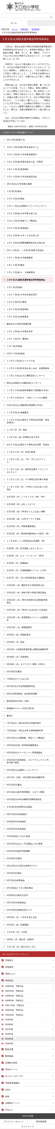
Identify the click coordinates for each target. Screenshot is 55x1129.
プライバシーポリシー (13, 1121)
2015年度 (35, 29)
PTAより (9, 1110)
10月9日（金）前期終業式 (19, 634)
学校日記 (24, 29)
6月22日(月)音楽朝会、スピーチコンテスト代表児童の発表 (28, 761)
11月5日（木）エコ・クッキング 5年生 (25, 556)
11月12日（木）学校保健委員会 (21, 526)
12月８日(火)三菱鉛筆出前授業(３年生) (25, 405)
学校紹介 (9, 960)
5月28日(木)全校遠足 (16, 821)
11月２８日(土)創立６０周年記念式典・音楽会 (28, 444)
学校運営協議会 (12, 1083)
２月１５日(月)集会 (15, 265)
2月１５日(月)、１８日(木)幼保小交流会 (25, 250)
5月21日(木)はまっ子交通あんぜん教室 (24, 843)
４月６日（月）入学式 (17, 932)
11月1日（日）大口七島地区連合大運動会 (26, 578)
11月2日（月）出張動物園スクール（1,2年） (27, 570)
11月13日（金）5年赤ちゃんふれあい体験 (26, 511)
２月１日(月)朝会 (14, 287)
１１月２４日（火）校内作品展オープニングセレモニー (27, 470)
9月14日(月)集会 (14, 671)
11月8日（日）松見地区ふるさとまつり (25, 548)
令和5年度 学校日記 (14, 1000)
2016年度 (9, 1034)
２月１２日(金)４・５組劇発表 (21, 272)
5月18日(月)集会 (14, 858)
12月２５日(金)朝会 (16, 353)
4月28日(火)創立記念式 (17, 895)
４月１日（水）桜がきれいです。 (22, 947)
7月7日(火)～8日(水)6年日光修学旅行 (24, 723)
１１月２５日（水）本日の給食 (21, 452)
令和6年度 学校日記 (14, 996)
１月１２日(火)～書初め (18, 339)
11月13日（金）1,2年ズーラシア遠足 (24, 519)
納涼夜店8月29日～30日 (18, 701)
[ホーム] (27, 6)
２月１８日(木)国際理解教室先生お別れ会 (26, 243)
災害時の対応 (11, 1063)
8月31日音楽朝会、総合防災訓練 (22, 693)
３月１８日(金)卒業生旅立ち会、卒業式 (25, 162)
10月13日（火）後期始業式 (19, 627)
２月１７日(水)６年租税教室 (20, 257)
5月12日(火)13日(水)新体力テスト (22, 866)
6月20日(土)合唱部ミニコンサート (22, 770)
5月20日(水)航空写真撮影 (18, 851)
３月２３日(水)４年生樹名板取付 (22, 154)
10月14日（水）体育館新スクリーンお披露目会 (27, 618)
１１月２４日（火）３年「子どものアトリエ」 (26, 460)
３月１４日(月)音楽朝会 (18, 169)
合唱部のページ (12, 1103)
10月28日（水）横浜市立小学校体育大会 (25, 585)
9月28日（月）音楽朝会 (18, 657)
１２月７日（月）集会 (17, 430)
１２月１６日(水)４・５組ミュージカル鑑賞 (27, 397)
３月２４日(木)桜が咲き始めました (23, 147)
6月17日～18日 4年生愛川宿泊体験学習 (25, 777)
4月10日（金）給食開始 (18, 925)
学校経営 (9, 967)
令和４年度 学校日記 (14, 1005)
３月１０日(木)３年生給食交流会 (22, 176)
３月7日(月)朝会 (14, 191)
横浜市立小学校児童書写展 (19, 324)
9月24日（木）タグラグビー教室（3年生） (26, 664)
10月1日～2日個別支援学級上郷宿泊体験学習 (27, 649)
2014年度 (9, 1043)
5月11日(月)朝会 (14, 873)
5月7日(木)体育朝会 (16, 880)
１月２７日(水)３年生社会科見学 (22, 294)
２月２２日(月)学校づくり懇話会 (22, 221)
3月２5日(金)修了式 (16, 140)
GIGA (7, 1089)
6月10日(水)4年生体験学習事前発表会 (24, 799)
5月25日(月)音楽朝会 (16, 829)
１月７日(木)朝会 (14, 346)
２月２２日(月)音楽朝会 (18, 228)
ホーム (14, 23)
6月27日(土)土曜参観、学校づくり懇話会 (25, 738)
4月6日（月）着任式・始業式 (20, 939)
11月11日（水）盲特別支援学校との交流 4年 (28, 533)
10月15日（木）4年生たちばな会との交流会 (27, 610)
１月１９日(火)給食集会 (18, 316)
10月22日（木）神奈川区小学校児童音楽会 (26, 592)
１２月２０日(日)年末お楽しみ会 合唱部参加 (28, 368)
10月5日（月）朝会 (15, 642)
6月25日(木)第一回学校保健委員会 (22, 745)
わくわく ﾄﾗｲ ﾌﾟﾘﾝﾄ (14, 1076)
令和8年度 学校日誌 (14, 986)
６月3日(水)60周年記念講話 (19, 807)
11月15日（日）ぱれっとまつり (21, 504)
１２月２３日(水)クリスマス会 (21, 361)
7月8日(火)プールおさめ (18, 679)
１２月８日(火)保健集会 (18, 412)
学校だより (10, 974)
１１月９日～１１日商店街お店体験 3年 (26, 541)
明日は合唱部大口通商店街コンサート (24, 383)
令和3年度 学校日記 (14, 1010)
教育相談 (9, 1056)
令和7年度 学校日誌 (14, 991)
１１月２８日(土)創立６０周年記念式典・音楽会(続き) (28, 421)
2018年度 (9, 1024)
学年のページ (11, 1069)
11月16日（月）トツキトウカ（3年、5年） (26, 497)
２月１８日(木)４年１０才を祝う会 (23, 235)
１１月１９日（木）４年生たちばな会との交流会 (27, 488)
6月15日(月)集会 (14, 784)
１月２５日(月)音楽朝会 (18, 309)
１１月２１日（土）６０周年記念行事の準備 (27, 479)
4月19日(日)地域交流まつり (19, 910)
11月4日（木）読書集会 (17, 563)
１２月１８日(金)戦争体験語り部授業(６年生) (28, 390)
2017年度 (9, 1029)
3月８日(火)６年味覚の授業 (19, 184)
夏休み (10, 716)
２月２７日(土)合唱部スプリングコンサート (27, 206)
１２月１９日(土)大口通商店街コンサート (26, 375)
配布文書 (9, 1049)
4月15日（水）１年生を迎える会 (22, 917)
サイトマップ (27, 1126)
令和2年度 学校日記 (14, 1015)
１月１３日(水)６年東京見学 (20, 331)
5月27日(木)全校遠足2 (17, 814)
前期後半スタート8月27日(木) (20, 708)
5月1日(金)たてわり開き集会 (20, 888)
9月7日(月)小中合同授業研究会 (21, 686)
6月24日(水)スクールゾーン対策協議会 (24, 752)
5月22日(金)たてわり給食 (18, 836)
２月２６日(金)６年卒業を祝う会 (22, 213)
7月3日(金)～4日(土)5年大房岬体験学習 (25, 730)
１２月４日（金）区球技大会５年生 (23, 437)
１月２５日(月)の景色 (17, 302)
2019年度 (9, 1019)
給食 (7, 1096)
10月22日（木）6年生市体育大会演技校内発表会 (27, 601)
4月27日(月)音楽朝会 (16, 902)
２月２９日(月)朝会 (15, 198)
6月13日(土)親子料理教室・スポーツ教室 (25, 792)
